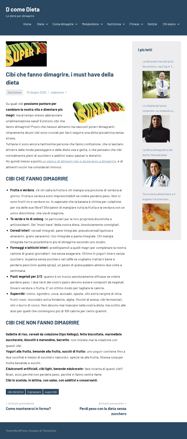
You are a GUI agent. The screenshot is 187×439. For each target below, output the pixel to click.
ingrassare (34, 392)
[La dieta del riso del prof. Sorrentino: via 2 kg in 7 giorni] (156, 84)
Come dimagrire (63, 24)
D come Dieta (23, 9)
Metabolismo (90, 24)
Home (27, 24)
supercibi (51, 392)
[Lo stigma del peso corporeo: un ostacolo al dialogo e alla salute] (156, 128)
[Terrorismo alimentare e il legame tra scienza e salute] (156, 217)
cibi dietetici (16, 392)
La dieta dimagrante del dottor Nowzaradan (157, 152)
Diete (40, 24)
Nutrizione (114, 24)
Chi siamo (169, 24)
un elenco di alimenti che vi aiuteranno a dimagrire (79, 161)
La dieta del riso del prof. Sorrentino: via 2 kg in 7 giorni (158, 64)
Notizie (152, 24)
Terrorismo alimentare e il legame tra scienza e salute (158, 197)
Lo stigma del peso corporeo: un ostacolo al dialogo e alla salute (157, 108)
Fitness (134, 24)
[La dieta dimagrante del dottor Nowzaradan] (156, 173)
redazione (57, 92)
